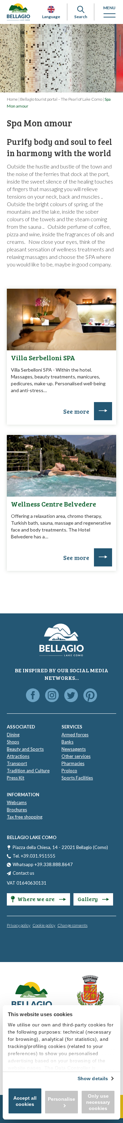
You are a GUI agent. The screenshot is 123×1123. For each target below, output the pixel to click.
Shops (13, 742)
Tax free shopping (24, 817)
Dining (13, 734)
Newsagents (74, 749)
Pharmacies (73, 763)
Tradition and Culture (28, 770)
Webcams (17, 802)
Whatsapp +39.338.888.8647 (43, 864)
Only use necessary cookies (98, 1102)
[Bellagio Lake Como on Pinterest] (90, 695)
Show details (93, 1078)
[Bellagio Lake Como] (18, 12)
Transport (17, 763)
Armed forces (75, 734)
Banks (67, 742)
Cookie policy (43, 925)
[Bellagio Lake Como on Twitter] (71, 695)
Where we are (36, 898)
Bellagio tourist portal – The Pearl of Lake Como (61, 99)
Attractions (18, 756)
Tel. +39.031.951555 (34, 856)
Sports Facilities (77, 778)
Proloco (69, 770)
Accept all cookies (25, 1101)
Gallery (88, 898)
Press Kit (15, 778)
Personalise (61, 1099)
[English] (51, 9)
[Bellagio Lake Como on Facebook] (33, 695)
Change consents (72, 925)
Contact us (23, 873)
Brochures (17, 809)
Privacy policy (18, 925)
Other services (76, 756)
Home (12, 99)
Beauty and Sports (25, 749)
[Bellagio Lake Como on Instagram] (52, 695)
